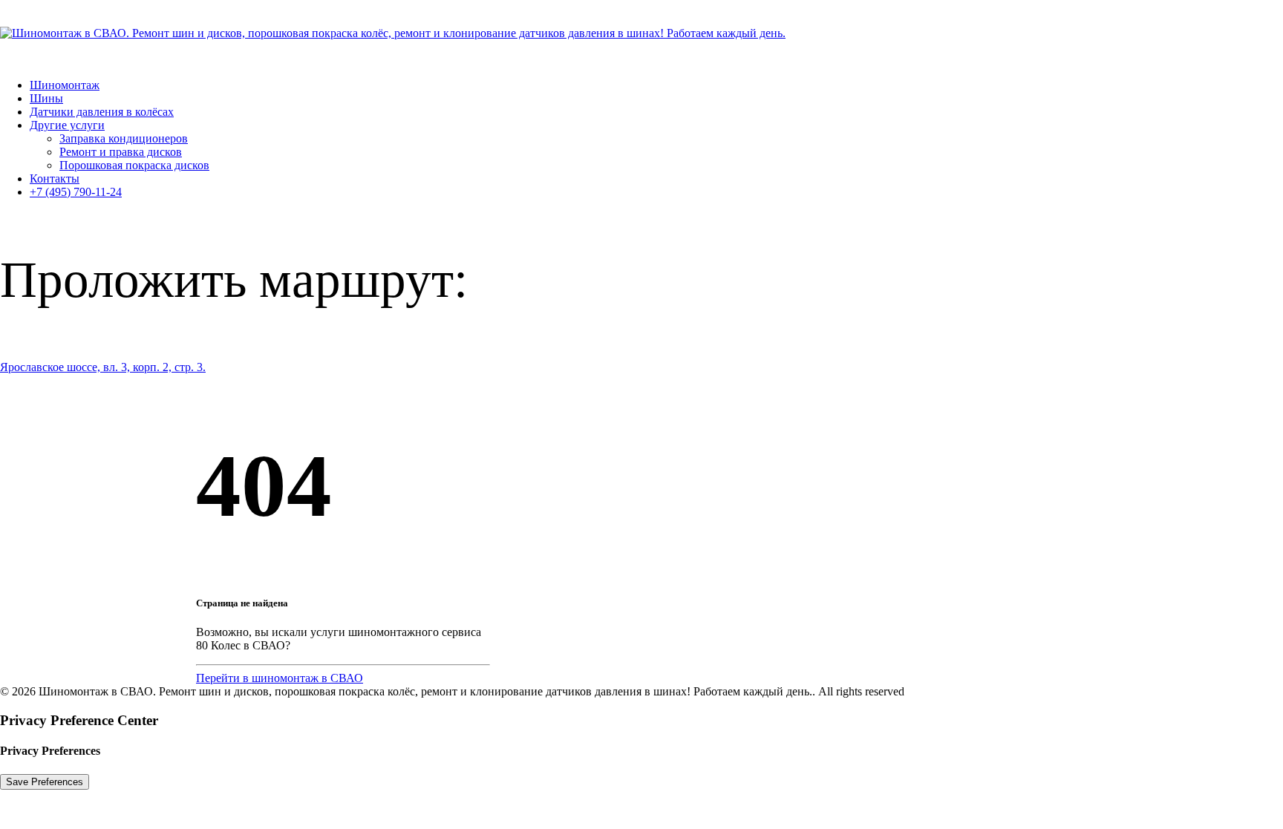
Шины (46, 98)
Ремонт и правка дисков (120, 151)
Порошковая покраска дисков (134, 165)
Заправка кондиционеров (123, 138)
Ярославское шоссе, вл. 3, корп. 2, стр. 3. (103, 367)
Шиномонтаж (64, 85)
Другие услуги (67, 125)
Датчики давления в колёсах (102, 111)
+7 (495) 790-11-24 (76, 192)
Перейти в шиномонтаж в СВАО (279, 678)
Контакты (54, 178)
